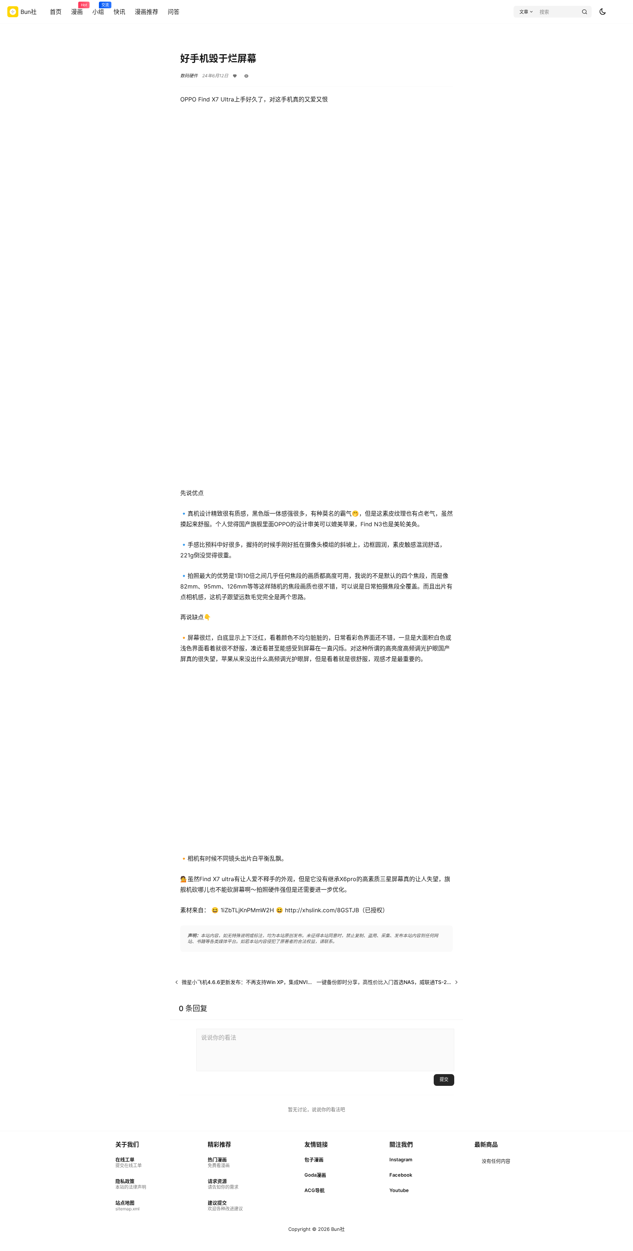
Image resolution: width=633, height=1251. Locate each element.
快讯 (119, 11)
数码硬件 (189, 75)
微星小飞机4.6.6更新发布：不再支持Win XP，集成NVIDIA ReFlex (258, 982)
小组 (98, 9)
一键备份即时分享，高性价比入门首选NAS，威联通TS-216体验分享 (394, 982)
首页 (56, 11)
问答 (173, 11)
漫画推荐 (146, 11)
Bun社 (337, 1229)
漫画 (77, 9)
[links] (130, 1162)
